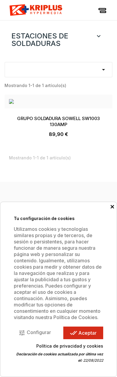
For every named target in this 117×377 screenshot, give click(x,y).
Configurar (34, 332)
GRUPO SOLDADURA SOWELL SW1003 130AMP (58, 121)
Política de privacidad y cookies (69, 345)
